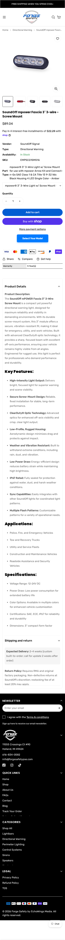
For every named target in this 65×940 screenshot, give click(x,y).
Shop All (7, 828)
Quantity (7, 193)
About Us (7, 789)
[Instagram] (11, 765)
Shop (5, 784)
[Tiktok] (19, 765)
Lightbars (8, 833)
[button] (53, 17)
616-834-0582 (11, 754)
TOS (4, 888)
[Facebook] (4, 765)
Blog (5, 805)
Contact (7, 800)
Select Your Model (32, 238)
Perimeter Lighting (13, 844)
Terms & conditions (38, 717)
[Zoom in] (56, 88)
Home (5, 30)
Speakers (7, 860)
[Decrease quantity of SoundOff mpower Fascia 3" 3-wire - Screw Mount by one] (6, 201)
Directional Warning (22, 30)
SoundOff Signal (30, 143)
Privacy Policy (10, 877)
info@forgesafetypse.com (17, 759)
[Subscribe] (59, 708)
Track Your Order (12, 811)
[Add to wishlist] (57, 38)
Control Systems (12, 849)
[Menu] (4, 17)
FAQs (5, 795)
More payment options (32, 229)
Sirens (6, 855)
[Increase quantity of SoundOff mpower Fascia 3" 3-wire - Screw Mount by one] (19, 201)
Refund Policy (10, 882)
